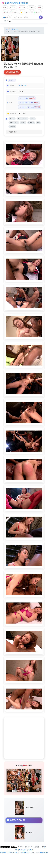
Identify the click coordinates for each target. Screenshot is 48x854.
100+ (23, 7)
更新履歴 (25, 852)
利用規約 (3, 852)
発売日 (38, 12)
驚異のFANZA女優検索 (16, 3)
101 (32, 7)
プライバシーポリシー (14, 852)
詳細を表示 (13, 132)
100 (6, 12)
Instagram (22, 850)
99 (14, 7)
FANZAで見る (13, 72)
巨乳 (15, 12)
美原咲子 (15, 29)
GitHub (30, 850)
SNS (6, 17)
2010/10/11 (23, 85)
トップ (8, 29)
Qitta (45, 847)
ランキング (26, 12)
